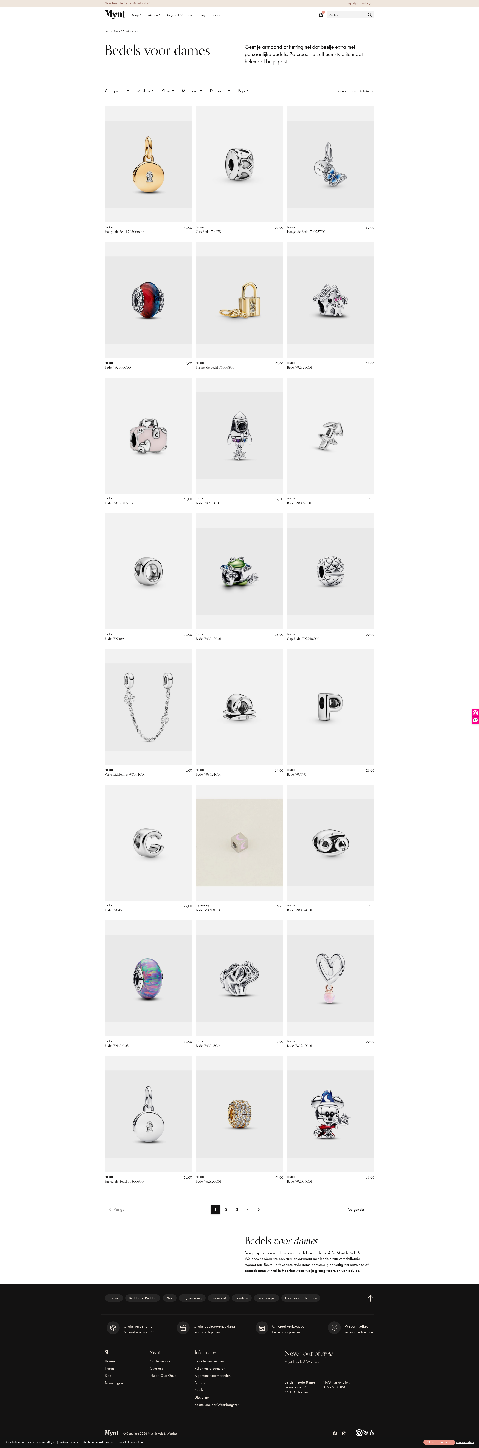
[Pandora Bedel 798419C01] (330, 436)
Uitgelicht (173, 15)
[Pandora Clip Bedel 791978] (239, 164)
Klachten (201, 1389)
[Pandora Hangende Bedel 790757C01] (330, 164)
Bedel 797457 (114, 910)
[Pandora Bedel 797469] (148, 571)
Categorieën (115, 91)
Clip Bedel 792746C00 (303, 639)
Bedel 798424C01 (208, 774)
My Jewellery (202, 905)
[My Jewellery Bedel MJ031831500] (239, 843)
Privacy (200, 1382)
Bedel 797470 (296, 774)
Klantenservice (160, 1361)
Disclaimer (202, 1397)
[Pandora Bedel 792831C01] (239, 436)
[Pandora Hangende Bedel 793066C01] (148, 1114)
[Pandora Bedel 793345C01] (239, 978)
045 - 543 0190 (334, 1387)
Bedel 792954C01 (299, 1181)
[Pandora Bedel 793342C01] (239, 571)
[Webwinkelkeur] (365, 1435)
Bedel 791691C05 (117, 1046)
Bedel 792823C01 (299, 367)
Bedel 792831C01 (208, 503)
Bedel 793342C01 (208, 639)
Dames (110, 1361)
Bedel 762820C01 (208, 1181)
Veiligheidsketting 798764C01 (125, 774)
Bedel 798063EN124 (119, 503)
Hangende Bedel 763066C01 (124, 232)
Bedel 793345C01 (208, 1046)
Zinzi (169, 1298)
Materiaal (190, 91)
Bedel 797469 (114, 639)
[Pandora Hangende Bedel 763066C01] (148, 164)
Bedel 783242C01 (299, 1046)
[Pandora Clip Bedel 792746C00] (330, 571)
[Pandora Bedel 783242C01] (330, 978)
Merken (153, 15)
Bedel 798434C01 (299, 910)
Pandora (109, 227)
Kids (108, 1375)
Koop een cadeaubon (301, 1298)
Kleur (165, 91)
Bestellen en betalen (209, 1361)
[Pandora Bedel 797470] (330, 707)
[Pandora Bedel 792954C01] (330, 1114)
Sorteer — (343, 91)
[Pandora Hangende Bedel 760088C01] (239, 300)
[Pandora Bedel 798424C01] (239, 707)
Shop (135, 15)
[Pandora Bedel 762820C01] (239, 1114)
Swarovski (218, 1298)
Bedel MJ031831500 (209, 910)
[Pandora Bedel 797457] (148, 843)
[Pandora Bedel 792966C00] (148, 300)
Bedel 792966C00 (118, 367)
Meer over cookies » (465, 1442)
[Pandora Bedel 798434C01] (330, 843)
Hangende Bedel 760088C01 (215, 367)
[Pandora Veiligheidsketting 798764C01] (148, 707)
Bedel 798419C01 (299, 503)
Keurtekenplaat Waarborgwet (216, 1404)
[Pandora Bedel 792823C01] (330, 300)
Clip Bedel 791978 (208, 232)
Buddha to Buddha (143, 1298)
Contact (216, 15)
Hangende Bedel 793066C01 (124, 1181)
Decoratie (218, 91)
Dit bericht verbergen (439, 1442)
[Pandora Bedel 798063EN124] (148, 436)
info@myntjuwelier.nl (337, 1382)
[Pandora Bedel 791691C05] (148, 978)
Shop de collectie (142, 3)
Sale (191, 15)
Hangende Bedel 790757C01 (306, 232)
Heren (109, 1368)
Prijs (241, 91)
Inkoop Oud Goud (163, 1375)
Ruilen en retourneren (210, 1368)
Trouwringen (266, 1298)
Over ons (156, 1368)
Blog (203, 15)
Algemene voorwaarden (213, 1375)
